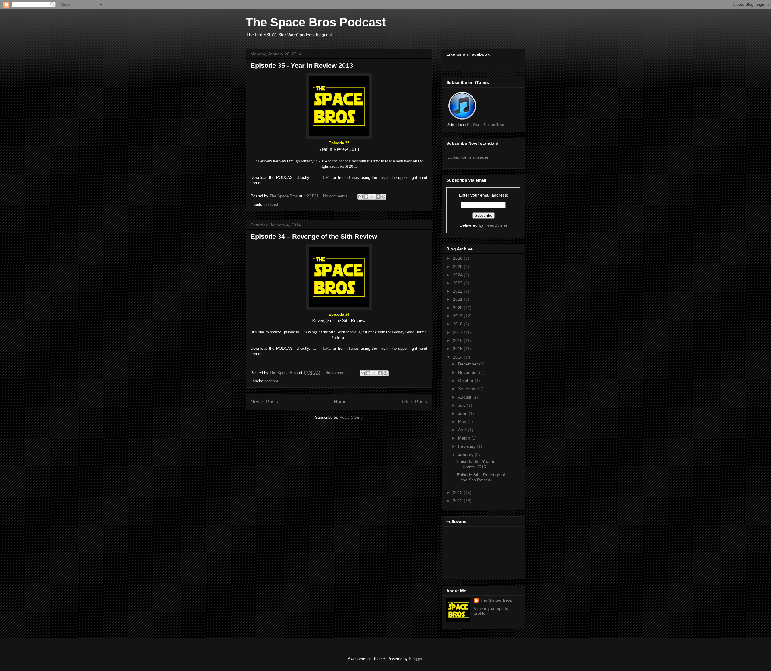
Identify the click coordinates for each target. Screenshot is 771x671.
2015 (458, 348)
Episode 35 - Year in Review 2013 (302, 65)
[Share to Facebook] (378, 197)
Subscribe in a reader (468, 157)
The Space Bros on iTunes (486, 124)
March (464, 438)
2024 (458, 274)
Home (340, 401)
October (466, 380)
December (468, 364)
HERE (325, 177)
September (469, 388)
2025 (458, 266)
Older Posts (414, 401)
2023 (458, 283)
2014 (458, 357)
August (465, 397)
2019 (458, 315)
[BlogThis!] (366, 197)
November (468, 372)
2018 (458, 324)
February (467, 446)
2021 (458, 299)
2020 (458, 307)
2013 (458, 492)
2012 (458, 500)
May (462, 421)
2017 (458, 332)
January (466, 454)
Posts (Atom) (351, 417)
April (463, 429)
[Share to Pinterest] (383, 197)
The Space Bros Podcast (316, 22)
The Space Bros (496, 600)
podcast (271, 204)
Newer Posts (264, 401)
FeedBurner (496, 225)
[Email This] (360, 197)
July (462, 405)
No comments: (336, 196)
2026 (458, 258)
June (463, 413)
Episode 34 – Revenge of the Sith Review (314, 236)
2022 (458, 291)
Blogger (415, 659)
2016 (458, 340)
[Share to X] (372, 197)
